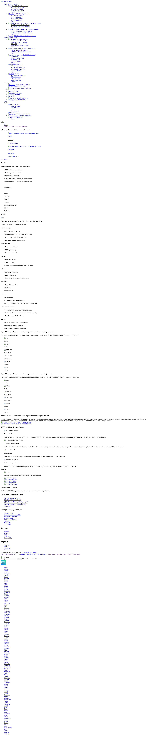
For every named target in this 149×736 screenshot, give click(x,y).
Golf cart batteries (31, 554)
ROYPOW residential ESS (8, 554)
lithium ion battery (21, 554)
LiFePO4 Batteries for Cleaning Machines (15, 126)
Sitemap (34, 552)
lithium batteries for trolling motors (57, 554)
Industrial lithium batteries (74, 554)
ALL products (4, 159)
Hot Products (27, 552)
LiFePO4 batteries (42, 554)
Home (6, 125)
